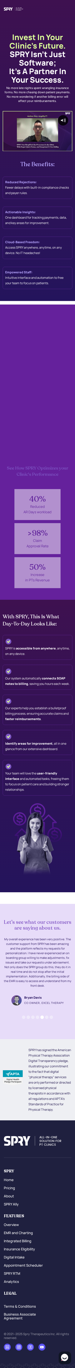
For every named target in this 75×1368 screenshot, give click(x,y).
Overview (11, 1225)
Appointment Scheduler (23, 1265)
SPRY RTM (12, 1273)
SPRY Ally (11, 1204)
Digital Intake (14, 1257)
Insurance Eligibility (19, 1249)
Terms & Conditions (20, 1306)
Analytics (11, 1282)
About (9, 1196)
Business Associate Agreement (20, 1316)
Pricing (9, 1188)
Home (9, 1180)
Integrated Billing (17, 1241)
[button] (23, 1017)
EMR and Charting (18, 1233)
